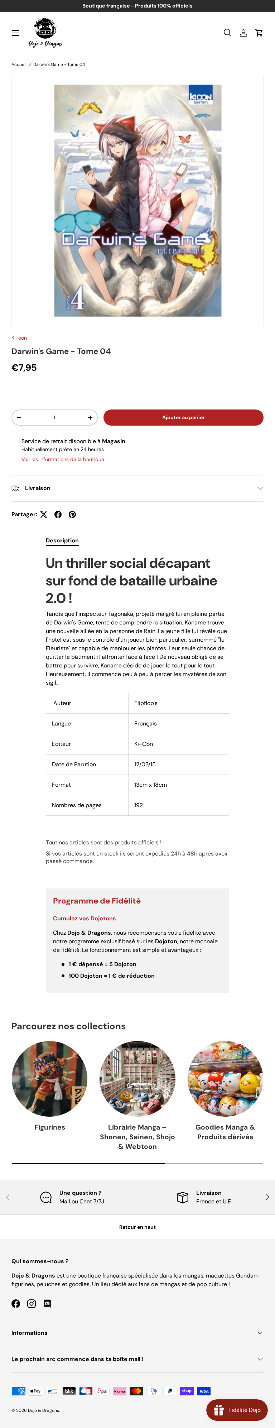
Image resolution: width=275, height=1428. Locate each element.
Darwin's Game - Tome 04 (59, 64)
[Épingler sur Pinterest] (72, 514)
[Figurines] (49, 1079)
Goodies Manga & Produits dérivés (225, 1132)
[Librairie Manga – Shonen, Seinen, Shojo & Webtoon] (137, 1079)
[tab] (62, 540)
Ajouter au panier (183, 417)
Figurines (49, 1127)
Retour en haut (137, 1227)
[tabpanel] (137, 715)
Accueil (18, 64)
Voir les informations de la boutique (62, 459)
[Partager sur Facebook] (58, 514)
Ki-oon (19, 338)
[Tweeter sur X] (44, 514)
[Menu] (16, 33)
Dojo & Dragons (43, 1410)
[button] (259, 33)
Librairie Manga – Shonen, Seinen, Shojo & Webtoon (137, 1137)
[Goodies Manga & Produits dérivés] (225, 1079)
